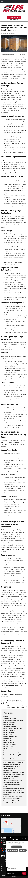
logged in (13, 694)
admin (3, 33)
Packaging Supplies (10, 736)
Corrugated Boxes (9, 718)
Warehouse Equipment (11, 753)
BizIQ (8, 873)
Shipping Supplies (9, 744)
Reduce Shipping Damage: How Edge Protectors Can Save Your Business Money (14, 27)
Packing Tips (7, 738)
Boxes (5, 716)
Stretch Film (7, 749)
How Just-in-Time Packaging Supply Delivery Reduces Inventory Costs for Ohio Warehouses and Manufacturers (13, 766)
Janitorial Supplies (9, 726)
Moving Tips (7, 734)
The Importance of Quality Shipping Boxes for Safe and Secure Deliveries (13, 702)
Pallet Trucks (7, 740)
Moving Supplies (9, 732)
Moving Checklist (9, 730)
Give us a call (9, 685)
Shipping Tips (8, 746)
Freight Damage (8, 724)
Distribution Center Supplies (13, 720)
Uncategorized (8, 751)
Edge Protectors (9, 722)
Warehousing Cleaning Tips (12, 755)
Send (24, 873)
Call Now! (22, 850)
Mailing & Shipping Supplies (12, 728)
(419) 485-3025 (15, 17)
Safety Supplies (8, 742)
